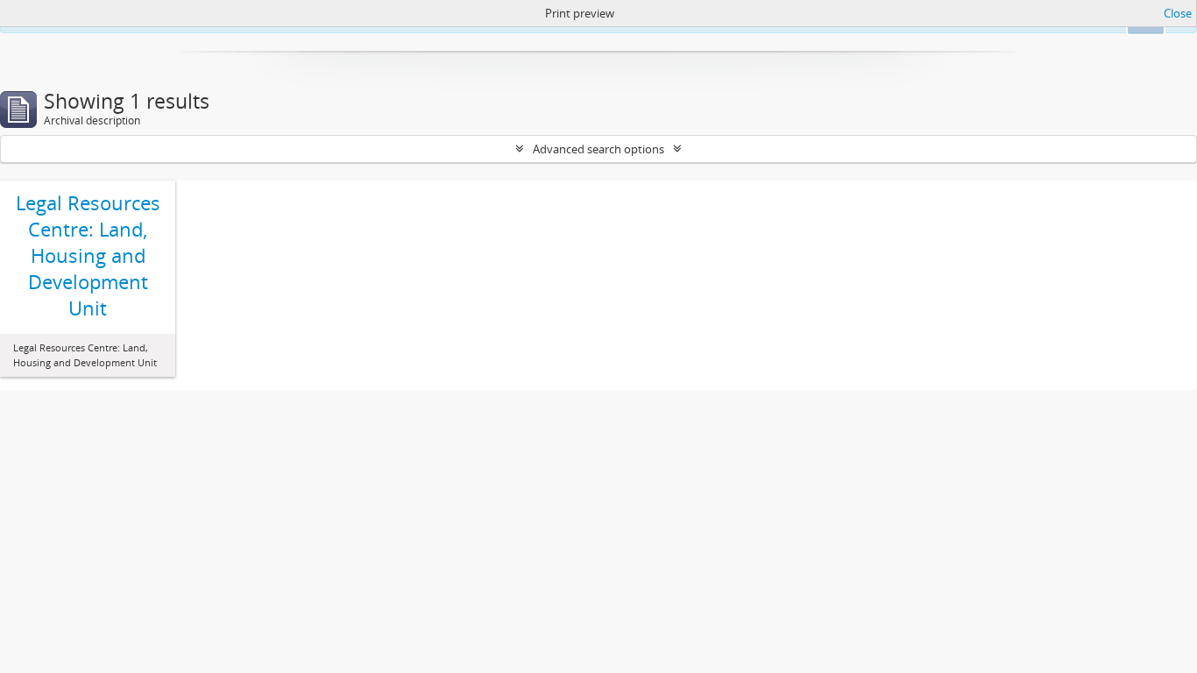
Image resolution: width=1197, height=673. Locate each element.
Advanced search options (598, 149)
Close (1178, 13)
